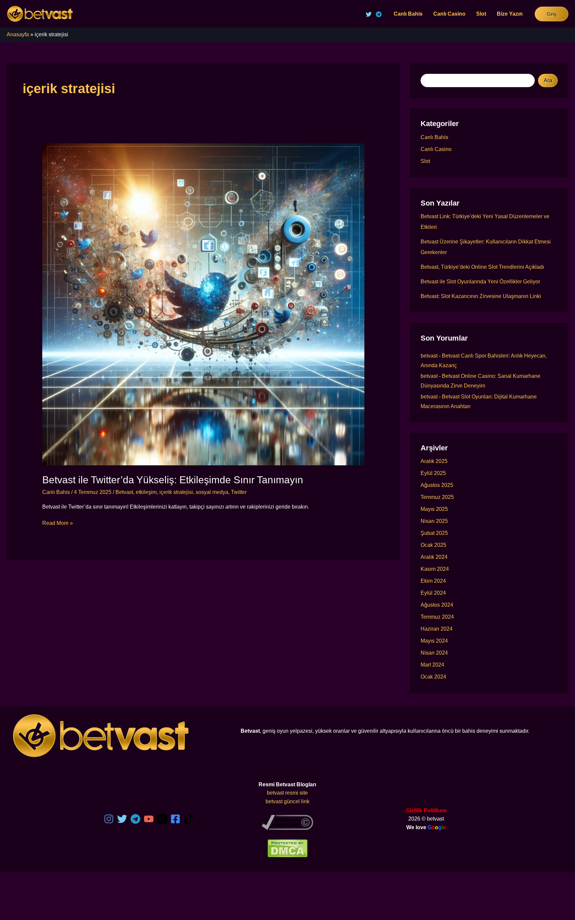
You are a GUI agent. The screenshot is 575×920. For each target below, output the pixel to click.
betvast (429, 356)
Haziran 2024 (437, 629)
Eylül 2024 (433, 593)
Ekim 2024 (433, 581)
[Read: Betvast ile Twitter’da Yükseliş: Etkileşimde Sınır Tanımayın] (203, 304)
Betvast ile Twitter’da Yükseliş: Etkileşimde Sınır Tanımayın (172, 479)
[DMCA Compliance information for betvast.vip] (287, 822)
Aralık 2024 (434, 557)
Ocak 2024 (433, 677)
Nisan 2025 (434, 521)
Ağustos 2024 (437, 605)
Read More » (57, 524)
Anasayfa (18, 34)
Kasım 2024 (435, 569)
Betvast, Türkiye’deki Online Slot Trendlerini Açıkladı (482, 267)
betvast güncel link (287, 801)
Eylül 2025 (433, 473)
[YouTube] (149, 819)
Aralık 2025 (434, 461)
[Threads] (162, 819)
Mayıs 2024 (434, 641)
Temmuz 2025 (437, 497)
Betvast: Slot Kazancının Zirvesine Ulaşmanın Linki (481, 296)
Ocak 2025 (433, 545)
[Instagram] (109, 819)
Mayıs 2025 (434, 509)
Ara (548, 80)
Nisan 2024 (434, 653)
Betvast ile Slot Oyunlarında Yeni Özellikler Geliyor (480, 281)
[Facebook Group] (175, 819)
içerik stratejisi (176, 492)
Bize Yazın (510, 14)
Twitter (239, 492)
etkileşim (146, 492)
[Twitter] (369, 14)
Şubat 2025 (434, 533)
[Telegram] (379, 14)
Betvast (124, 492)
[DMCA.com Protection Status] (287, 848)
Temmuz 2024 (437, 617)
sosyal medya (212, 492)
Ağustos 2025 (437, 485)
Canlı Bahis (408, 14)
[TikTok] (189, 819)
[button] (551, 14)
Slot (481, 14)
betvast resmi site (287, 793)
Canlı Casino (449, 14)
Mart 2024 (432, 665)
